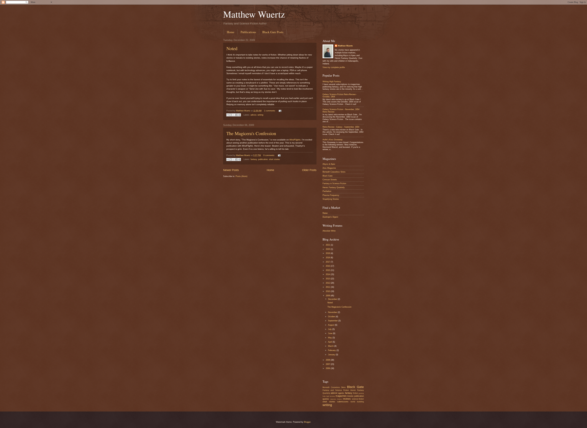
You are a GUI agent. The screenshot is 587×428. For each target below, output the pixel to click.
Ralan (325, 213)
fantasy (254, 159)
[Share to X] (233, 114)
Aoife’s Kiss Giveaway (333, 139)
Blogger (307, 422)
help (324, 396)
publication (263, 159)
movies (350, 396)
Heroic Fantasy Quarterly (334, 187)
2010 (328, 291)
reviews (347, 398)
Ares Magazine (329, 168)
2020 (328, 249)
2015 (328, 270)
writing (260, 115)
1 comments (269, 111)
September (333, 321)
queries (326, 399)
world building (357, 402)
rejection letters (336, 399)
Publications (248, 32)
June (330, 333)
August (331, 325)
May (330, 337)
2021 (328, 245)
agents (341, 393)
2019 (328, 253)
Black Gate (327, 176)
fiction (355, 393)
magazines (341, 396)
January (332, 354)
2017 (328, 262)
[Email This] (227, 114)
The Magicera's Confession (251, 133)
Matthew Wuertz (254, 14)
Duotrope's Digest (330, 217)
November (333, 312)
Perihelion (327, 191)
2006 (328, 368)
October (332, 316)
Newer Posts (231, 170)
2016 (328, 266)
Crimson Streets (330, 179)
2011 (328, 287)
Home (230, 32)
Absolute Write (329, 231)
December (333, 299)
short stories (274, 159)
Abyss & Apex (329, 164)
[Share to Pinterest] (239, 114)
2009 (328, 295)
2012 (328, 283)
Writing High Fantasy (332, 81)
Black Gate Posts (272, 32)
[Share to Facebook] (236, 114)
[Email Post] (279, 111)
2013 (328, 278)
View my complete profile (334, 67)
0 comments (268, 155)
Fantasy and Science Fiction (336, 390)
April (330, 342)
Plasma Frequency (331, 195)
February (332, 350)
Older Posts (309, 170)
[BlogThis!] (230, 114)
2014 (328, 274)
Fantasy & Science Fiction (334, 183)
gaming (361, 393)
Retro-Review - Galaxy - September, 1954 (341, 127)
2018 (328, 257)
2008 (328, 360)
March (331, 346)
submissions (342, 401)
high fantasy (330, 396)
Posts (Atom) (241, 176)
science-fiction (358, 399)
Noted (231, 48)
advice (253, 115)
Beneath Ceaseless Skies (334, 172)
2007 (328, 364)
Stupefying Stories (331, 199)
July (330, 329)
